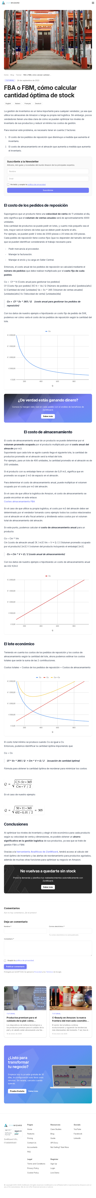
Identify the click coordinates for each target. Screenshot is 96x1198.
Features (30, 1134)
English (8, 103)
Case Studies (55, 1129)
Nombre (7, 926)
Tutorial (18, 75)
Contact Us (31, 1143)
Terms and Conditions (36, 1164)
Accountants (32, 1147)
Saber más (48, 416)
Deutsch (38, 103)
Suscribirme (48, 190)
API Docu (54, 1143)
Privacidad (38, 972)
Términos (49, 972)
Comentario (9, 939)
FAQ (29, 1152)
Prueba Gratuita (17, 1091)
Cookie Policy (33, 1173)
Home (6, 75)
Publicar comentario (15, 966)
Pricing (30, 1138)
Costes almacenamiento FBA (19, 501)
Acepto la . (21, 960)
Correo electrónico (56, 926)
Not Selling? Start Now (59, 1147)
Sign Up (53, 1164)
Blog (12, 75)
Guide (52, 1138)
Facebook (78, 1134)
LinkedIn (77, 1138)
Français (28, 103)
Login (52, 1168)
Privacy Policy (33, 1168)
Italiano (17, 103)
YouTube (77, 1129)
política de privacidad (37, 184)
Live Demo (54, 1173)
